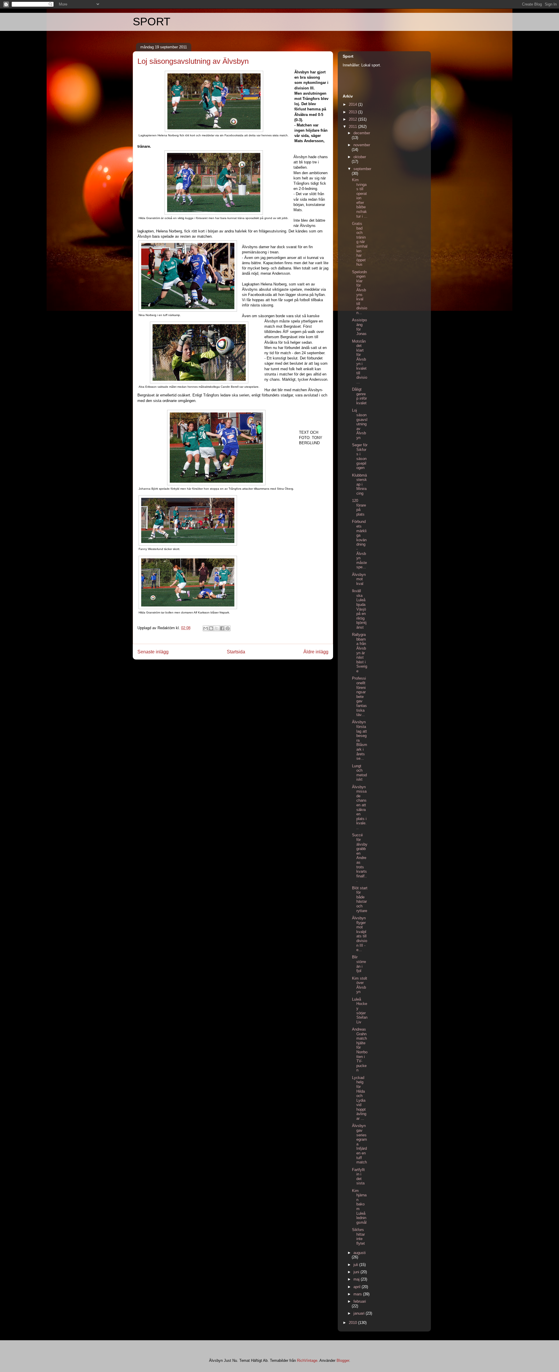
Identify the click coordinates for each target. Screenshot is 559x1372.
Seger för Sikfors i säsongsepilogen (359, 456)
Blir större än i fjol (359, 964)
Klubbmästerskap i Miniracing (359, 484)
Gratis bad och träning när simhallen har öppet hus (359, 244)
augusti (359, 1253)
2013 (353, 112)
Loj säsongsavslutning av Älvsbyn (359, 424)
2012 (353, 119)
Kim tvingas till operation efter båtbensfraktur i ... (359, 198)
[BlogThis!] (211, 628)
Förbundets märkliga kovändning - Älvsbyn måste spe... (359, 544)
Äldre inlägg (315, 651)
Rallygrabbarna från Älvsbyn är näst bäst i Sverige (359, 652)
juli (356, 1264)
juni (356, 1272)
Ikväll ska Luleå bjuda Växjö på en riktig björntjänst (359, 609)
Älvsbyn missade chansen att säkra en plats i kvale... (359, 807)
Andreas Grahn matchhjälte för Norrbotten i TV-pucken (359, 1049)
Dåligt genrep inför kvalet (359, 396)
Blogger (343, 1360)
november (361, 145)
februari (359, 1301)
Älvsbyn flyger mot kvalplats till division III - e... (359, 934)
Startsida (236, 651)
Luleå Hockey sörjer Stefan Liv (359, 1010)
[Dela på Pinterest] (228, 628)
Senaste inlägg (153, 651)
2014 (353, 104)
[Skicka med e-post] (205, 628)
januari (359, 1313)
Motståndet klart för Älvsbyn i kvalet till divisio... (359, 361)
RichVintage (307, 1360)
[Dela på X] (217, 628)
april (357, 1287)
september (362, 169)
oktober (359, 157)
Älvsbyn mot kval (359, 579)
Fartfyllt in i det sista (358, 1177)
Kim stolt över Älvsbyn (359, 985)
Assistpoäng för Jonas (359, 327)
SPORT (151, 21)
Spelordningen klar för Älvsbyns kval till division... (359, 292)
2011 (353, 126)
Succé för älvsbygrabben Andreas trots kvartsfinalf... (359, 858)
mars (358, 1294)
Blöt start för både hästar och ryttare (359, 899)
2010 (353, 1322)
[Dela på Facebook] (222, 628)
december (361, 133)
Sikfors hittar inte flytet (358, 1237)
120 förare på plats (359, 507)
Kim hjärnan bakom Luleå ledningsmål (359, 1206)
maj (357, 1279)
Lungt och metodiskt (359, 773)
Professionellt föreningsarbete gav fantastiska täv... (359, 696)
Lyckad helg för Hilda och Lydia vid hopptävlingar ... (359, 1098)
